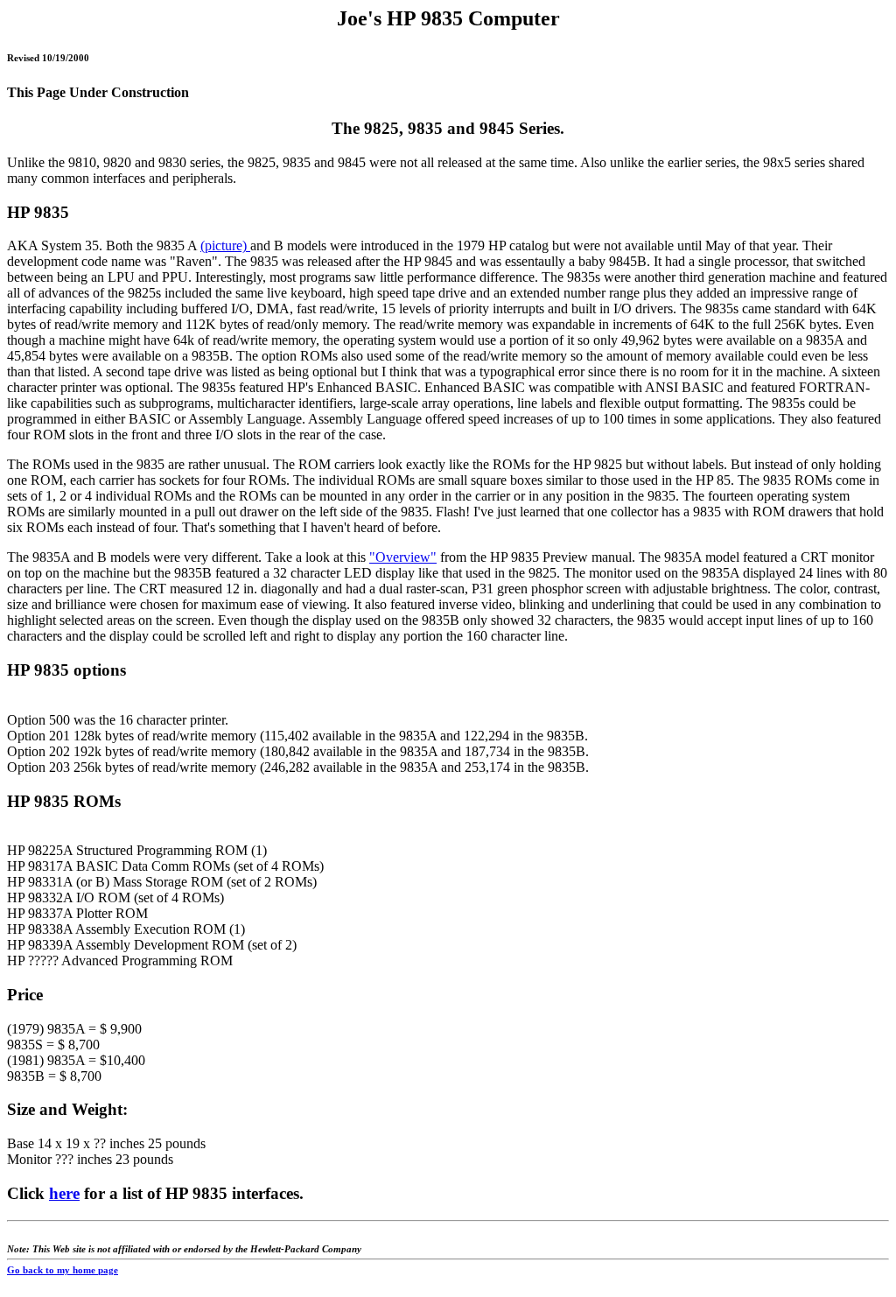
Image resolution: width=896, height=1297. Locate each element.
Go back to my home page (62, 1270)
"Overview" (403, 557)
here (64, 1193)
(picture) (225, 245)
